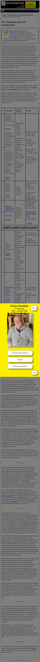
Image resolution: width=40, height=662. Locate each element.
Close (33, 308)
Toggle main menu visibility (3, 10)
